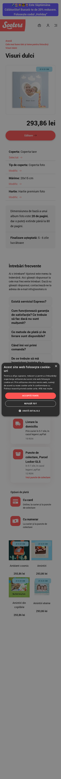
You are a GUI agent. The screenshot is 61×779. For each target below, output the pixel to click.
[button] (30, 410)
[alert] (30, 389)
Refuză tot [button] (30, 403)
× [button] (56, 366)
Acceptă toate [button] (30, 395)
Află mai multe (45, 388)
